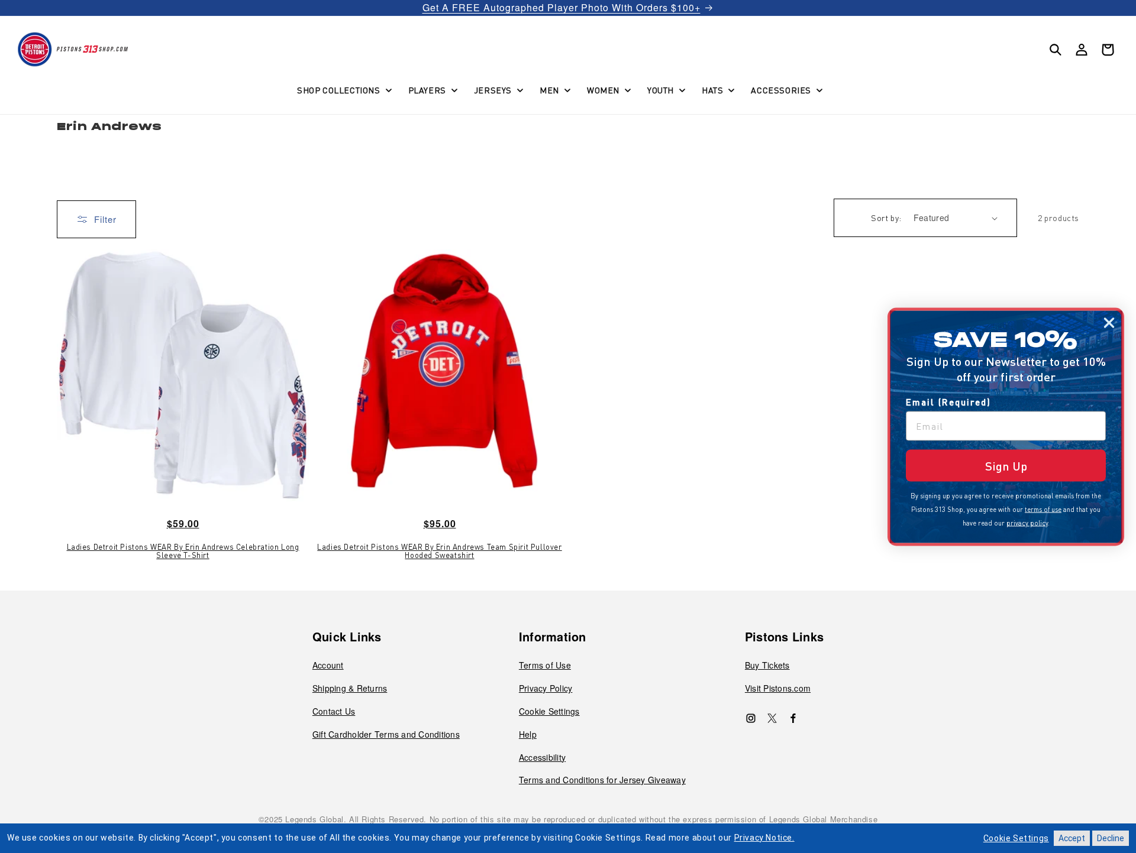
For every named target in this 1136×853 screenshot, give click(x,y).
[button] (343, 89)
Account (328, 665)
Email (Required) (948, 401)
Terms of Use (545, 665)
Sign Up (1006, 465)
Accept (1071, 838)
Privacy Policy (546, 688)
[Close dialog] (1109, 322)
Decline (1110, 838)
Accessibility (542, 757)
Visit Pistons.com (778, 688)
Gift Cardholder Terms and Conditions (386, 734)
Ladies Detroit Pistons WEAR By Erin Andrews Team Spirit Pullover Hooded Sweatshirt (439, 551)
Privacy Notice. (764, 837)
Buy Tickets (767, 665)
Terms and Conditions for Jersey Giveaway (602, 780)
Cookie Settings (549, 711)
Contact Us (334, 711)
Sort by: (886, 217)
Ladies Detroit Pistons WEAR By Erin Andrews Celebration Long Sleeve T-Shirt (183, 551)
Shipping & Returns (350, 688)
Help (528, 734)
